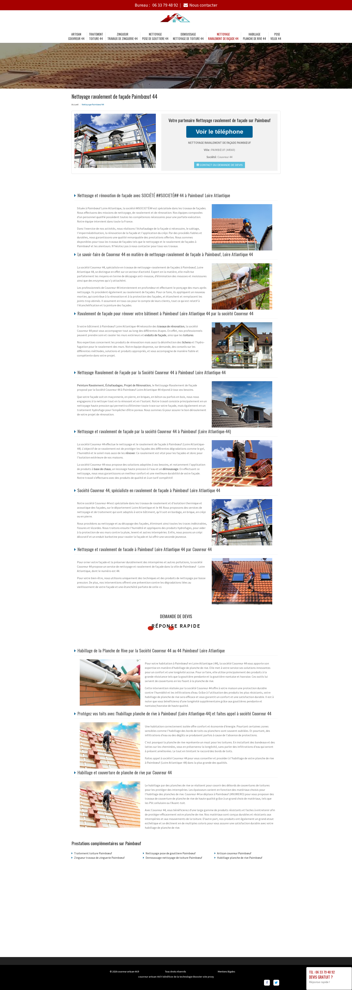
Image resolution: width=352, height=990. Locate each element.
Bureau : (156, 5)
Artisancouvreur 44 (76, 36)
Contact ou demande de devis (221, 165)
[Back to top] (341, 980)
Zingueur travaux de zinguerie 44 (122, 36)
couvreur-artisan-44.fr (128, 971)
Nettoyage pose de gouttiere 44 (155, 36)
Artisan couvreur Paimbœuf (234, 853)
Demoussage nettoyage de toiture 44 (188, 36)
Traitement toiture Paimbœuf (93, 853)
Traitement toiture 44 (96, 36)
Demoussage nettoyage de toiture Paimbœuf (174, 857)
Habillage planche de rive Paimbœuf (239, 857)
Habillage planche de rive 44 (254, 36)
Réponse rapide (176, 626)
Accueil (75, 104)
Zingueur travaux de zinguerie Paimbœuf (99, 857)
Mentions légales (226, 971)
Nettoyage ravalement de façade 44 (223, 36)
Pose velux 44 (275, 36)
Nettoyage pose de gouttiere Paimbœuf (171, 853)
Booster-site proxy (203, 976)
